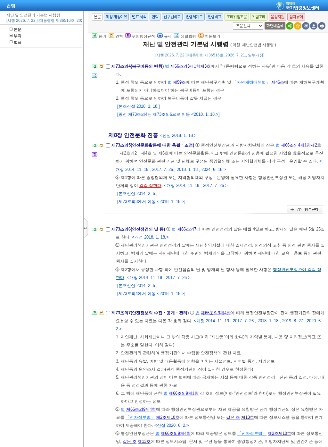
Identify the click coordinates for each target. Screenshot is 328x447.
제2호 (316, 145)
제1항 (195, 66)
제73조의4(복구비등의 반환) (138, 66)
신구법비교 (172, 16)
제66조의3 (180, 66)
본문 (17, 29)
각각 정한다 (150, 185)
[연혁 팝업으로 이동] (101, 68)
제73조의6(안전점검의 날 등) (138, 229)
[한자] (305, 26)
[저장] (313, 26)
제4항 (225, 312)
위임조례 (259, 16)
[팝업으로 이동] (94, 77)
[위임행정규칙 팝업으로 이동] (94, 156)
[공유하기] (289, 26)
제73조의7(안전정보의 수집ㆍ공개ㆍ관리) (150, 312)
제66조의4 (290, 145)
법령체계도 (194, 16)
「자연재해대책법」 (251, 82)
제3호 (205, 66)
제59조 (179, 82)
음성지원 (277, 16)
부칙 (17, 36)
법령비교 (214, 16)
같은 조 (233, 417)
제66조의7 (186, 229)
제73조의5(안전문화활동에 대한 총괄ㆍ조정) (153, 145)
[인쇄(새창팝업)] (321, 26)
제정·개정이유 (116, 16)
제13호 (247, 417)
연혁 (155, 16)
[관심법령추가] (297, 26)
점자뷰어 (296, 16)
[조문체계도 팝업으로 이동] (94, 68)
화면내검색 (274, 25)
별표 (17, 42)
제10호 (173, 417)
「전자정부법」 (140, 417)
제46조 (277, 82)
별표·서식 (139, 16)
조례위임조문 (236, 16)
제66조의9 (210, 312)
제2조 (161, 417)
